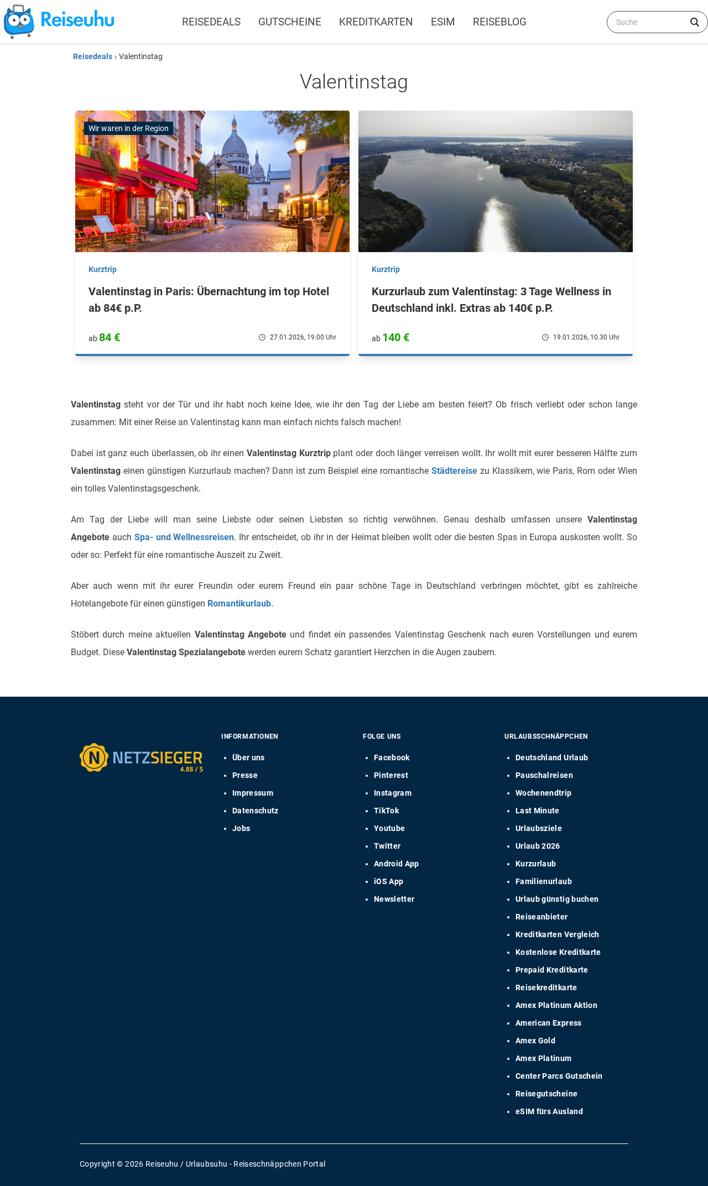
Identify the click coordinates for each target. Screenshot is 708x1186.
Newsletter (394, 899)
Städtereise (454, 471)
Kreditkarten (376, 21)
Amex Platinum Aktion (556, 1005)
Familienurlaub (544, 881)
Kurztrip (102, 269)
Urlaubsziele (539, 828)
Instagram (393, 792)
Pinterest (391, 775)
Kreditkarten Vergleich (558, 934)
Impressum (252, 792)
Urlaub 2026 (538, 846)
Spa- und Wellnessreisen (184, 537)
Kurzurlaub (536, 863)
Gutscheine (289, 21)
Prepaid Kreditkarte (552, 969)
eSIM (443, 21)
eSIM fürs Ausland (549, 1111)
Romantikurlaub (239, 603)
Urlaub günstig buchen (557, 899)
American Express (549, 1022)
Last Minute (538, 810)
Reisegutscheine (546, 1093)
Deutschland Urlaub (552, 757)
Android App (396, 863)
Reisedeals (211, 21)
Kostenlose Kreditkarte (558, 952)
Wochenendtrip (544, 792)
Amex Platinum (544, 1058)
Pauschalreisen (544, 775)
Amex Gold (535, 1040)
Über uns (248, 757)
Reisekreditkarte (546, 987)
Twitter (387, 846)
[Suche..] (694, 22)
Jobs (241, 828)
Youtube (389, 828)
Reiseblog (500, 21)
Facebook (392, 757)
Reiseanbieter (542, 916)
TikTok (386, 810)
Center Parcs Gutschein (559, 1076)
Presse (245, 775)
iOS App (388, 881)
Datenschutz (255, 810)
